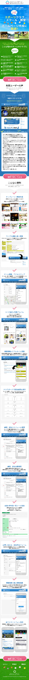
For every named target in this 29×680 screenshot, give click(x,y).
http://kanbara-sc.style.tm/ (14, 101)
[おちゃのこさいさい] (14, 3)
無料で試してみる (15, 176)
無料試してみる (15, 79)
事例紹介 (14, 664)
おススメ (5, 664)
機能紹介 (23, 664)
